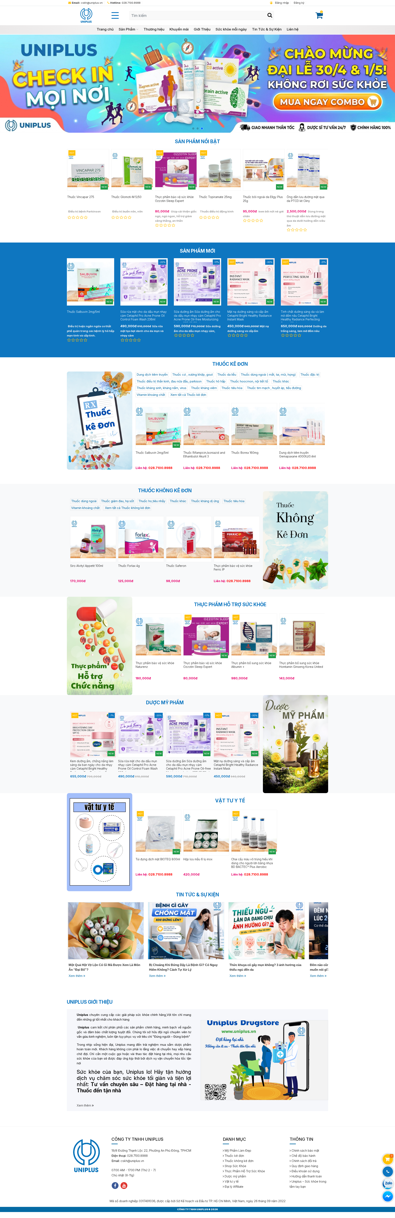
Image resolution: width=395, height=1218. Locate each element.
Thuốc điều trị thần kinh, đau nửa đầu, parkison (169, 381)
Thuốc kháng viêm (204, 388)
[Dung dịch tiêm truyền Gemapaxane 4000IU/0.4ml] (302, 426)
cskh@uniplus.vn (87, 2)
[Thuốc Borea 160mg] (254, 426)
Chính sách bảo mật (305, 1150)
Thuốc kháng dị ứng (205, 501)
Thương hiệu (154, 29)
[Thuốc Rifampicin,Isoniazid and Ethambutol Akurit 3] (206, 426)
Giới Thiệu (202, 29)
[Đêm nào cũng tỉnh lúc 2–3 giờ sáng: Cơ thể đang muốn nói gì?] (266, 930)
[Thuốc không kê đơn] (295, 540)
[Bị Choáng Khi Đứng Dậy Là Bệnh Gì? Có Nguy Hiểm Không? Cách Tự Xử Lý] (105, 930)
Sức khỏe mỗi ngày (231, 29)
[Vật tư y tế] (99, 842)
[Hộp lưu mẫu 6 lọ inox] (206, 832)
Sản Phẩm (127, 29)
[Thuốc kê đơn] (99, 421)
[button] (193, 128)
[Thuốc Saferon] (189, 539)
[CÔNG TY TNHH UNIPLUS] (86, 15)
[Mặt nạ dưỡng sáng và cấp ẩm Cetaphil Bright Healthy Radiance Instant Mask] (236, 734)
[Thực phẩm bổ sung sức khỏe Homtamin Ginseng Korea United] (302, 636)
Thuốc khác (281, 381)
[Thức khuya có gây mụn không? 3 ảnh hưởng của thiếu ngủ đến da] (185, 930)
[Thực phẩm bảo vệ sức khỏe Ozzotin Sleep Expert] (206, 636)
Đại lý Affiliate (233, 1187)
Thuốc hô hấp (215, 381)
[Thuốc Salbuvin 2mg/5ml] (158, 426)
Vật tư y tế (231, 1181)
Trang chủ (105, 29)
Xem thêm (75, 976)
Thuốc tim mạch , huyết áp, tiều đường (274, 388)
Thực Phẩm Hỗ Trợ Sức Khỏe (244, 1171)
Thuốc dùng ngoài (83, 501)
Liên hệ (293, 29)
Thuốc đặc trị (309, 374)
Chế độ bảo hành (303, 1156)
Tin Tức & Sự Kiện (267, 29)
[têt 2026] (197, 84)
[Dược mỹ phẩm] (295, 744)
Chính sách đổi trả (303, 1161)
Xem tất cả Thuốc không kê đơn (127, 508)
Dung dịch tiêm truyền (152, 374)
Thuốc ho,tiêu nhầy (151, 501)
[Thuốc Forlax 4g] (141, 539)
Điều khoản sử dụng (305, 1171)
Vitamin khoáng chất (151, 395)
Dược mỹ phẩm (235, 1176)
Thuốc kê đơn (234, 1156)
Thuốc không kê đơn (238, 1161)
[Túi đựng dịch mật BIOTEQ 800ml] (158, 832)
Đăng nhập (281, 2)
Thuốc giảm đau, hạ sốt (117, 501)
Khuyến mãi (179, 29)
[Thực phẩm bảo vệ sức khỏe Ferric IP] (236, 539)
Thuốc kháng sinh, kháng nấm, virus (161, 388)
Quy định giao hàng (304, 1166)
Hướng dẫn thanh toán (306, 1176)
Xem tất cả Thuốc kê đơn (188, 395)
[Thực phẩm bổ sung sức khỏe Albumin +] (254, 636)
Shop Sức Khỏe (235, 1166)
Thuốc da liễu (226, 374)
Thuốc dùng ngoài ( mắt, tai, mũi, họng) (268, 374)
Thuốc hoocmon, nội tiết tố (249, 381)
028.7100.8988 (125, 2)
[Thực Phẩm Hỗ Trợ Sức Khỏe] (99, 646)
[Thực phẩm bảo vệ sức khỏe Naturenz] (158, 636)
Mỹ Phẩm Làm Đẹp (237, 1150)
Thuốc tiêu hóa (231, 388)
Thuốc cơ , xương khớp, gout (192, 374)
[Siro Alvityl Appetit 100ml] (93, 539)
